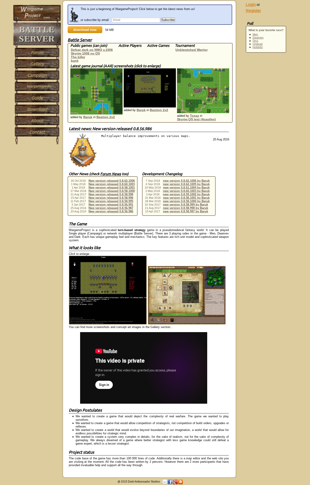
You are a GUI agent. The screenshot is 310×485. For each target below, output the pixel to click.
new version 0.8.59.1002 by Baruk (186, 194)
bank (75, 60)
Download (37, 109)
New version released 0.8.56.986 (111, 211)
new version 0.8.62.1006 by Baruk (186, 180)
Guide (37, 97)
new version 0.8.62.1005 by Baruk (186, 184)
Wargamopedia (39, 86)
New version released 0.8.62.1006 (112, 180)
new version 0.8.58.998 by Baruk (185, 208)
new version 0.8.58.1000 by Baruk (186, 201)
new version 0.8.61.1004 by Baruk (186, 187)
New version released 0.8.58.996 (111, 197)
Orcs (255, 40)
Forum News (110, 174)
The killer (78, 57)
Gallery (37, 63)
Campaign (37, 75)
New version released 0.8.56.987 (111, 208)
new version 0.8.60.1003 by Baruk (186, 191)
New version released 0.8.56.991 (111, 204)
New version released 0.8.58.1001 (112, 187)
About (37, 120)
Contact (37, 131)
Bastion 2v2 (105, 117)
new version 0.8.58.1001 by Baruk (186, 197)
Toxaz (194, 115)
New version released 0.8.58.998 (111, 194)
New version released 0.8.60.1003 (112, 184)
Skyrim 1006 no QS (85, 53)
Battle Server (80, 39)
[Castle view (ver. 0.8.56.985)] (187, 323)
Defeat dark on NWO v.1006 (92, 50)
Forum (37, 52)
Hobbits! (258, 47)
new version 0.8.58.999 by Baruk (185, 204)
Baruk (87, 117)
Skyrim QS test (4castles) (196, 119)
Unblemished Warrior (191, 50)
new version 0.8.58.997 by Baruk (185, 211)
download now (85, 30)
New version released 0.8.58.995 (111, 201)
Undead (258, 44)
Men (255, 34)
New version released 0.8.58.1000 (112, 191)
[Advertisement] (254, 109)
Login (251, 4)
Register (253, 10)
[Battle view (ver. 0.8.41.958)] (108, 323)
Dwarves (258, 37)
